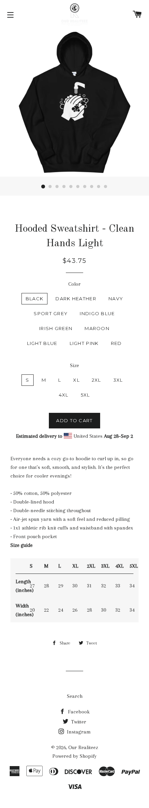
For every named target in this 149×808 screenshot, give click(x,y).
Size (74, 365)
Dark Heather (75, 298)
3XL (118, 380)
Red (116, 343)
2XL (96, 380)
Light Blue (42, 343)
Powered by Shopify (74, 756)
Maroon (97, 328)
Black (35, 298)
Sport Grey (51, 313)
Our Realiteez (83, 747)
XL (76, 380)
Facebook (78, 712)
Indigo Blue (97, 313)
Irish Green (55, 328)
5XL (85, 395)
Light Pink (84, 343)
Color (74, 284)
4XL (64, 395)
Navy (115, 298)
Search (74, 696)
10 (105, 186)
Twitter (78, 722)
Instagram (78, 732)
